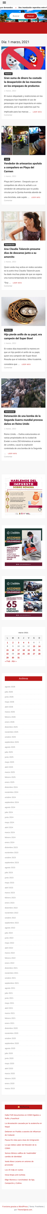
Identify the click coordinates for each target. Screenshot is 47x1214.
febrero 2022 (10, 958)
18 (24, 650)
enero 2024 (9, 842)
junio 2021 (9, 998)
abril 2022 (9, 948)
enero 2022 (9, 963)
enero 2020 (9, 1083)
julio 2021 (9, 993)
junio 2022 (9, 938)
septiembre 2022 (12, 923)
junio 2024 (9, 817)
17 (18, 650)
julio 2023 (9, 872)
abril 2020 (9, 1068)
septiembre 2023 (12, 862)
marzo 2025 (10, 772)
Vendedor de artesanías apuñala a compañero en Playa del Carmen (23, 167)
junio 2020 (9, 1058)
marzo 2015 (10, 1088)
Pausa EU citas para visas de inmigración (22, 1140)
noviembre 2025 (11, 732)
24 (18, 654)
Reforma (24, 1107)
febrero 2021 (10, 1018)
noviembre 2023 (11, 852)
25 (24, 654)
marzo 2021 (10, 1013)
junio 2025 (9, 757)
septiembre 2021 (12, 983)
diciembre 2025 (11, 727)
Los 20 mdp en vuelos (14, 1170)
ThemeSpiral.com (24, 1210)
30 (13, 657)
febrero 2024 (10, 837)
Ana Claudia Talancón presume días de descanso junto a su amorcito (22, 253)
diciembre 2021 (11, 968)
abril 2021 (9, 1008)
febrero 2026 (10, 717)
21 (39, 650)
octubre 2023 (10, 857)
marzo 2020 (10, 1073)
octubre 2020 (10, 1038)
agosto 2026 (10, 687)
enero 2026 (9, 722)
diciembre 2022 (11, 908)
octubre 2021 (10, 978)
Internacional (9, 412)
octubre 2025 (10, 737)
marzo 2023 (10, 893)
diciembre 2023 (11, 847)
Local (7, 159)
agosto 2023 (10, 867)
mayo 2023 (9, 883)
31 (18, 657)
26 (29, 654)
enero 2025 (9, 782)
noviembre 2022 (11, 913)
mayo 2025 (9, 762)
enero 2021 (9, 1023)
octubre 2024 (10, 797)
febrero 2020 (10, 1078)
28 (39, 654)
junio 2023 (9, 878)
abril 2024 (9, 827)
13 (34, 646)
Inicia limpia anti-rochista (15, 1175)
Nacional (8, 74)
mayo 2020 (9, 1063)
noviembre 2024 (11, 792)
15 (7, 650)
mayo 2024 (9, 822)
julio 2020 (9, 1053)
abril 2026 (9, 707)
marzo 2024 (10, 832)
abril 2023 (9, 888)
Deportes (8, 330)
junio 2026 (9, 697)
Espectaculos (10, 245)
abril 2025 (9, 767)
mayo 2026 (9, 702)
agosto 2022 (10, 928)
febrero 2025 (10, 777)
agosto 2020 (10, 1048)
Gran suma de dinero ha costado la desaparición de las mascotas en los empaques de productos (23, 82)
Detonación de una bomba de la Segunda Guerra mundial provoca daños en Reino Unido (23, 420)
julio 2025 (9, 752)
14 (39, 646)
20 (34, 650)
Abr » (14, 661)
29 (7, 657)
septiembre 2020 (12, 1043)
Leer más (37, 112)
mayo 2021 (9, 1003)
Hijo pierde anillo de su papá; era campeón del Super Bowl (23, 336)
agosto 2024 (10, 807)
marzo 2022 (10, 953)
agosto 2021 (10, 988)
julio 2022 (9, 933)
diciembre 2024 (11, 787)
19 (29, 650)
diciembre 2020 (11, 1028)
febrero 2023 (10, 898)
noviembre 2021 (11, 973)
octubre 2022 (10, 918)
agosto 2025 (10, 747)
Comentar (8, 115)
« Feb (7, 661)
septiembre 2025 (12, 742)
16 (13, 650)
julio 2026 (9, 692)
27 (34, 654)
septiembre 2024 (12, 802)
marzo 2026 (10, 712)
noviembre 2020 (11, 1033)
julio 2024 (9, 812)
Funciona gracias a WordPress (15, 1206)
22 (7, 654)
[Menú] (4, 2)
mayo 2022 (9, 943)
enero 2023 (9, 903)
